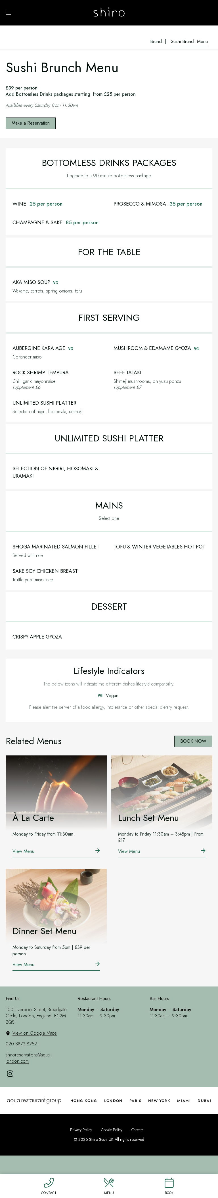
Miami (184, 1100)
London (113, 1100)
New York (159, 1100)
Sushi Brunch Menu (189, 42)
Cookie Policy (111, 1130)
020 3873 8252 (21, 1044)
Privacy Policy (81, 1130)
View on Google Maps (34, 1033)
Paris (135, 1100)
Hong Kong (83, 1100)
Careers (137, 1130)
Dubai (204, 1100)
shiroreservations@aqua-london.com (28, 1058)
